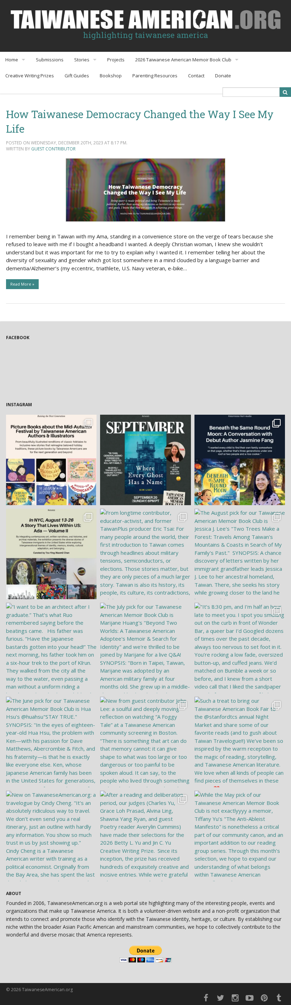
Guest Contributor (53, 149)
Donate (223, 75)
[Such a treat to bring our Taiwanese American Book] (239, 742)
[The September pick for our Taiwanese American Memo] (145, 460)
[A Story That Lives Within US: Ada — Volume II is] (51, 554)
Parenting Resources (154, 75)
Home (11, 59)
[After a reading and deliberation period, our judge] (145, 836)
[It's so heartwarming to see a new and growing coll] (51, 460)
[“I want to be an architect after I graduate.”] (51, 648)
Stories (81, 59)
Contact (196, 75)
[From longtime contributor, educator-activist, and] (145, 554)
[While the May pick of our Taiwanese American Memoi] (239, 836)
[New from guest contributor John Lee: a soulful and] (145, 742)
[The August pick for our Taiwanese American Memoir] (239, 554)
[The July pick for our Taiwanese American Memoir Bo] (145, 648)
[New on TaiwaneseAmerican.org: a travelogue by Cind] (51, 836)
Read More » (22, 284)
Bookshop (111, 75)
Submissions (50, 59)
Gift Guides (77, 75)
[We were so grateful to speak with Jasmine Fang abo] (239, 460)
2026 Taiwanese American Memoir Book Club (183, 59)
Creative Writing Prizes (29, 75)
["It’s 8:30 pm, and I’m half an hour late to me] (239, 648)
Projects (116, 59)
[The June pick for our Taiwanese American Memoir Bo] (51, 742)
